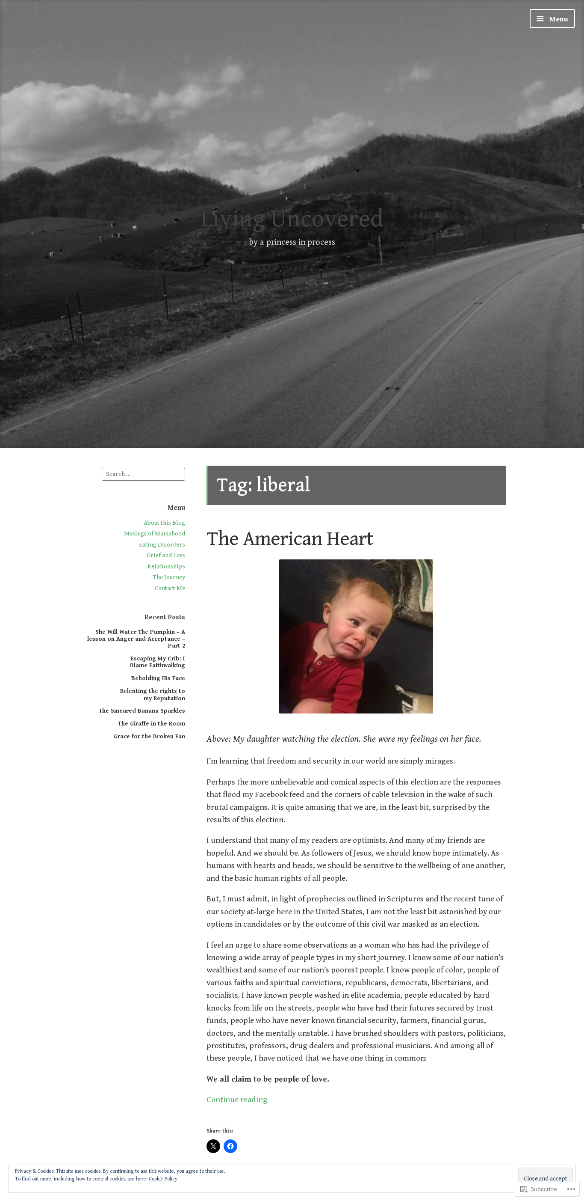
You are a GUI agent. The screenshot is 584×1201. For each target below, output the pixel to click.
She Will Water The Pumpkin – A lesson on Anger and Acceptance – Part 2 (136, 639)
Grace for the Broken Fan (149, 736)
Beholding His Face (158, 678)
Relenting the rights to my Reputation (152, 694)
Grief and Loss (166, 555)
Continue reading (237, 1099)
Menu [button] (558, 19)
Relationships (166, 566)
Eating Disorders (162, 544)
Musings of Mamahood (154, 533)
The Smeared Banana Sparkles (142, 710)
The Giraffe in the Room (151, 723)
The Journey (169, 577)
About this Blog (164, 522)
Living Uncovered (292, 219)
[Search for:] (143, 473)
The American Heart (289, 538)
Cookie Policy (163, 1179)
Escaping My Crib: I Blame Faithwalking (157, 662)
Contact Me (170, 588)
